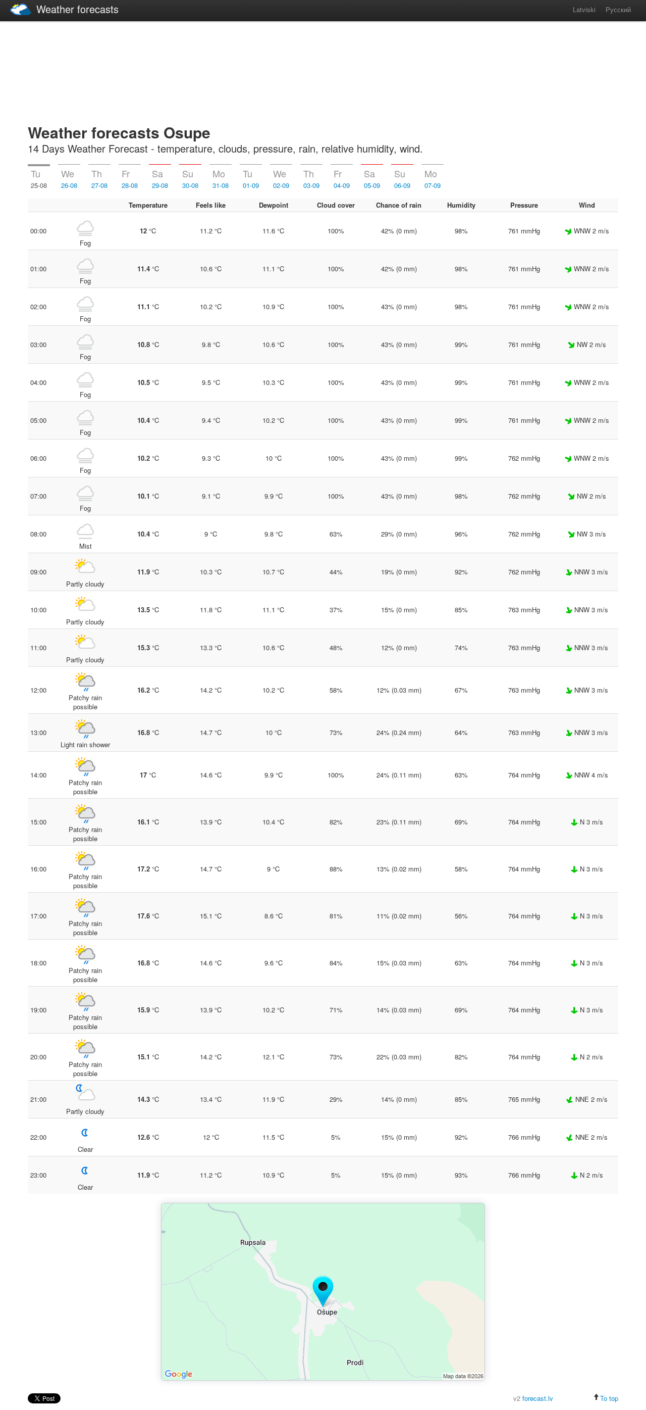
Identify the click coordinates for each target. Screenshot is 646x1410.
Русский (618, 9)
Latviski (584, 9)
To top (609, 1398)
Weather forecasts (77, 9)
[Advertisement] (323, 70)
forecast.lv (537, 1398)
